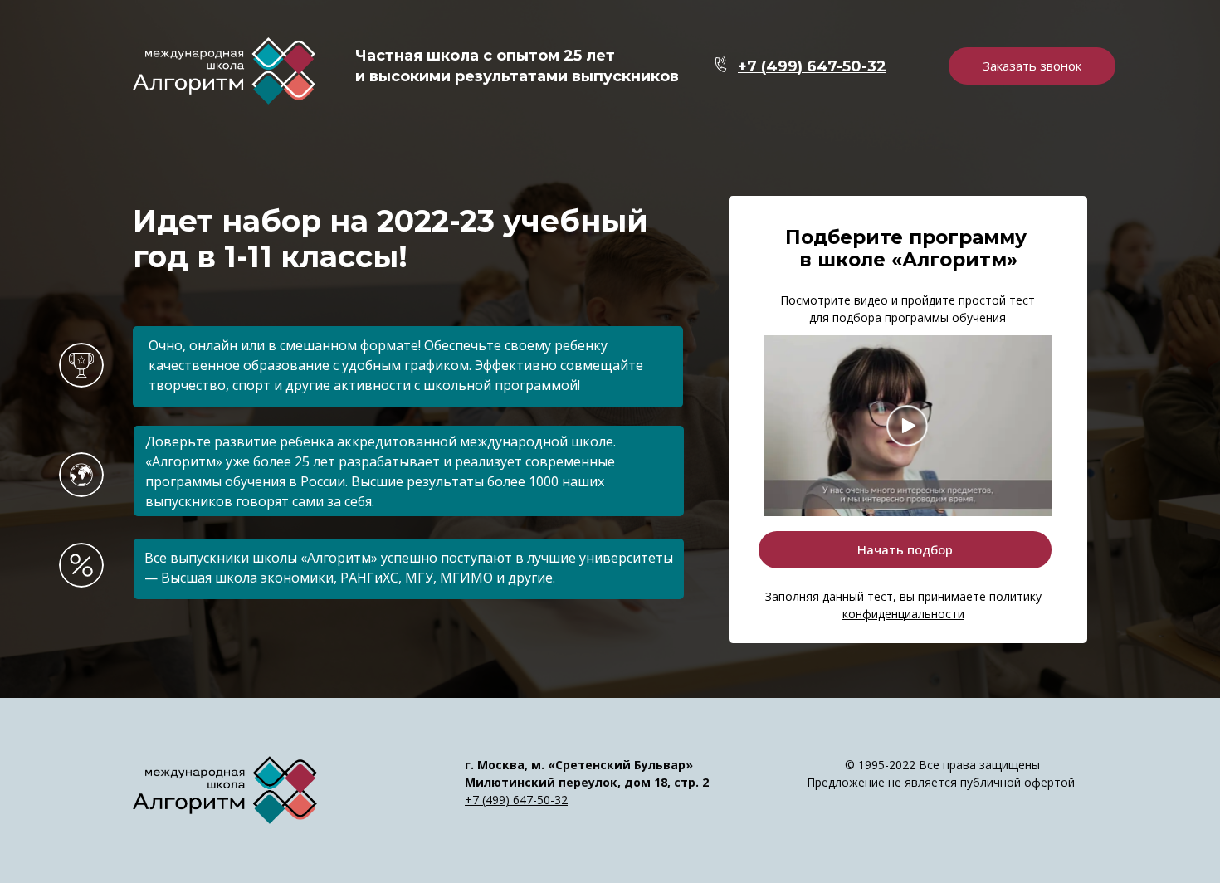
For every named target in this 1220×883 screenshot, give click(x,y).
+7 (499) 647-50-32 (516, 799)
